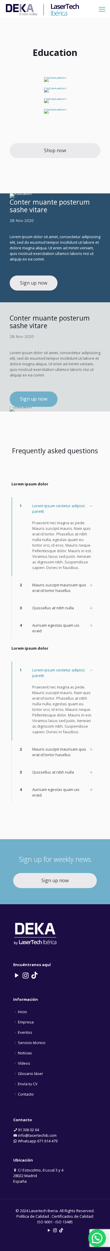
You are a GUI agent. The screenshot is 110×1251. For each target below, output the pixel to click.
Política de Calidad (32, 1216)
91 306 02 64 (28, 1129)
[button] (55, 536)
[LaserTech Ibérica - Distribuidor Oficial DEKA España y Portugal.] (42, 8)
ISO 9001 (45, 1222)
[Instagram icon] (55, 1230)
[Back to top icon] (98, 1239)
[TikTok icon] (61, 1230)
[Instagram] (25, 975)
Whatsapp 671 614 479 (37, 1141)
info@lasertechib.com (37, 1135)
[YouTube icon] (49, 1230)
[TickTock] (34, 975)
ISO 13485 (64, 1222)
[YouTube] (16, 975)
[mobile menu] (102, 9)
